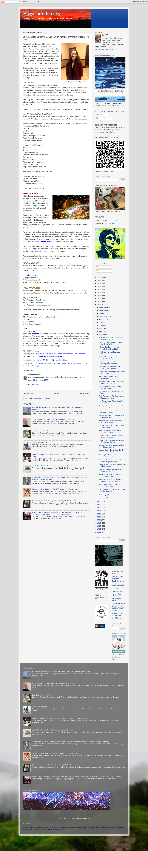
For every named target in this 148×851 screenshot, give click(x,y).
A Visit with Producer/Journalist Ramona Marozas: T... (110, 475)
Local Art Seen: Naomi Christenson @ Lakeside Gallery (111, 441)
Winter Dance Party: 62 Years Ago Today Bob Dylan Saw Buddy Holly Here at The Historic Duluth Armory (70, 741)
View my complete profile (104, 50)
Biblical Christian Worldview (118, 577)
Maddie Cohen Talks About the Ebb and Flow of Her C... (112, 451)
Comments (102, 118)
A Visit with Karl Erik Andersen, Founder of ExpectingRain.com (54, 419)
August (102, 319)
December (103, 307)
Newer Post (28, 393)
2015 (99, 508)
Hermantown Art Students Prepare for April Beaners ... (111, 412)
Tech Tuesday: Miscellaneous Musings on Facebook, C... (109, 363)
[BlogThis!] (59, 360)
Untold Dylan (116, 618)
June (101, 325)
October (102, 313)
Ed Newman (109, 35)
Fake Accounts (66, 363)
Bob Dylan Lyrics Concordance (118, 582)
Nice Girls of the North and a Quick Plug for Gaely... (111, 426)
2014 (99, 511)
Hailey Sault (27, 366)
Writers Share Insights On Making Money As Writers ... (111, 470)
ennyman (48, 363)
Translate (112, 223)
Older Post (84, 393)
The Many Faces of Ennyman (118, 614)
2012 (99, 517)
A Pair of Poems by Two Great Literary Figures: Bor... (110, 387)
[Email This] (57, 360)
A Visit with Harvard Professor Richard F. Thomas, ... (109, 353)
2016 (99, 505)
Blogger (87, 818)
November (103, 310)
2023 (99, 289)
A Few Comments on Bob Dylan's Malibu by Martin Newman (54, 501)
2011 (99, 520)
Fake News (77, 363)
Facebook (56, 363)
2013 (99, 514)
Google (84, 363)
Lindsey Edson (37, 366)
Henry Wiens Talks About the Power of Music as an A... (112, 465)
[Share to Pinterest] (66, 360)
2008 (99, 529)
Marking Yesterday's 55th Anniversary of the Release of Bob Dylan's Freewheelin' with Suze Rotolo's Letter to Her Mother (57, 513)
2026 (99, 280)
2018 (99, 305)
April (101, 331)
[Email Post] (53, 360)
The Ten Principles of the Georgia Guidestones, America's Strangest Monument (61, 671)
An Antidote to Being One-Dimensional (108, 377)
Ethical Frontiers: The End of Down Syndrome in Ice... (111, 416)
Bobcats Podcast (118, 586)
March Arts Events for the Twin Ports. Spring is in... (110, 485)
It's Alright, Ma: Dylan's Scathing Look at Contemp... (110, 358)
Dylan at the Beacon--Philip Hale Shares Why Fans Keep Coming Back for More (61, 718)
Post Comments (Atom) (41, 398)
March (101, 334)
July (101, 322)
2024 (99, 286)
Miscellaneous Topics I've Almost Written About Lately (111, 338)
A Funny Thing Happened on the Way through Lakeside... (111, 461)
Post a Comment (32, 384)
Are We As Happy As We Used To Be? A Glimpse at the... (111, 402)
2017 (99, 502)
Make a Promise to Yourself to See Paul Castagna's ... (111, 446)
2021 (99, 296)
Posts (100, 114)
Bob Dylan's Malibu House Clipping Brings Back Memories (53, 466)
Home (57, 393)
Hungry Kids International (116, 595)
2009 (99, 526)
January (102, 498)
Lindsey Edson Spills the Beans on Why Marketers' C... (111, 436)
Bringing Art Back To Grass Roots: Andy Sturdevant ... (111, 456)
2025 (99, 283)
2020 (99, 299)
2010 (99, 523)
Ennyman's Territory (42, 13)
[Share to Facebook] (64, 360)
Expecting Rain (117, 591)
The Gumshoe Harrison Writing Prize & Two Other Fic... (110, 367)
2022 (99, 292)
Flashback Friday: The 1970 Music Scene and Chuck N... (111, 382)
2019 (99, 302)
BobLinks (115, 588)
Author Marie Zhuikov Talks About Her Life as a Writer (111, 421)
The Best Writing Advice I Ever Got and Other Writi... (111, 343)
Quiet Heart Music (118, 603)
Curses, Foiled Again (39, 442)
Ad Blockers (39, 363)
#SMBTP (31, 363)
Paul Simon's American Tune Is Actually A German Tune (110, 480)
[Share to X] (61, 360)
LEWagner (32, 374)
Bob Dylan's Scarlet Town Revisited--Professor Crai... (112, 407)
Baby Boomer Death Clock (41, 431)
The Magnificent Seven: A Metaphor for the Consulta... (112, 490)
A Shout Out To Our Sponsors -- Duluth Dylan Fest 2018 (110, 348)
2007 (99, 532)
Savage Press (117, 606)
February (102, 495)
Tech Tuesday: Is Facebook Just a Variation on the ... (111, 397)
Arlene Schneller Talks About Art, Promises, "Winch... (111, 431)
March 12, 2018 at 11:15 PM (38, 380)
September (103, 316)
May (101, 328)
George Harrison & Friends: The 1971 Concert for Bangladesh (55, 489)
